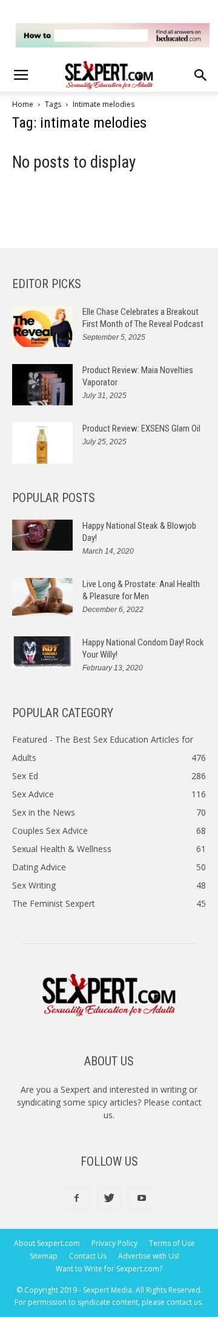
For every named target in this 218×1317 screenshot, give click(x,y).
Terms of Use (172, 1243)
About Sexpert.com (47, 1243)
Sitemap (44, 1256)
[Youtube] (142, 1198)
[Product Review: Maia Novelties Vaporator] (42, 385)
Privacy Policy (114, 1243)
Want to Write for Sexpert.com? (109, 1269)
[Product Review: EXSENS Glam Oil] (42, 443)
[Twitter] (109, 1198)
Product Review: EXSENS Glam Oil (141, 428)
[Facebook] (76, 1198)
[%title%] (113, 35)
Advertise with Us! (148, 1256)
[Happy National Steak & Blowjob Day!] (42, 535)
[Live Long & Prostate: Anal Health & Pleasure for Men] (42, 597)
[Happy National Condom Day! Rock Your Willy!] (42, 652)
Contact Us (88, 1256)
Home (22, 104)
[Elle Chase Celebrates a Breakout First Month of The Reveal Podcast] (42, 327)
